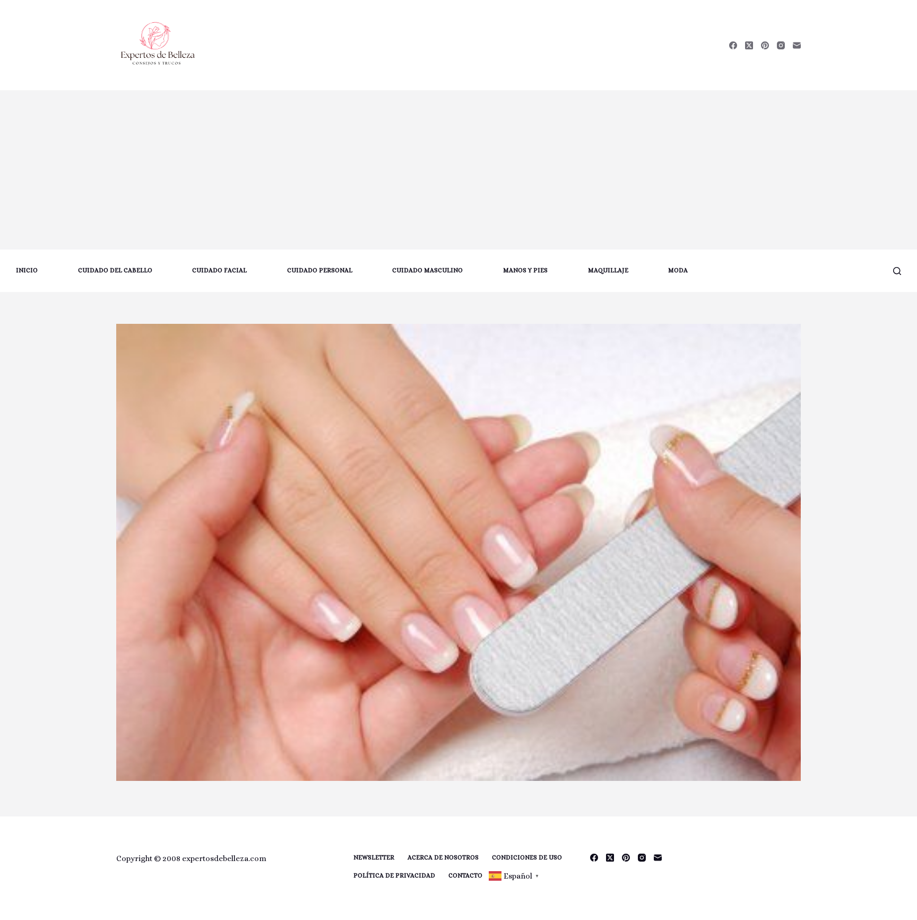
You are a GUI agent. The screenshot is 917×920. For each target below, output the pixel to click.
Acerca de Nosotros (443, 857)
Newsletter (373, 857)
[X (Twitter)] (749, 45)
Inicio (27, 270)
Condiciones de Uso (527, 857)
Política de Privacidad (394, 875)
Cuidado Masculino (427, 270)
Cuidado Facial (219, 270)
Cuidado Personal (319, 270)
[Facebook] (733, 45)
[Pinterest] (765, 45)
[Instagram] (781, 45)
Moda (678, 270)
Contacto (465, 875)
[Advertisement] (458, 170)
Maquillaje (608, 270)
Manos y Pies (525, 270)
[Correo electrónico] (797, 45)
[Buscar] (897, 271)
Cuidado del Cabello (115, 270)
